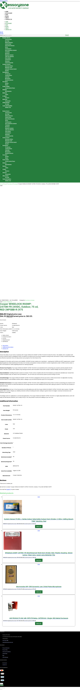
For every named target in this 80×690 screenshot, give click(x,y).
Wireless (4, 89)
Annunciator (8, 101)
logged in (8, 489)
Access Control (6, 64)
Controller (7, 76)
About (7, 17)
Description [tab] (5, 345)
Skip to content (4, 0)
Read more (38, 560)
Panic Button (8, 58)
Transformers (8, 48)
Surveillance (5, 72)
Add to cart (38, 526)
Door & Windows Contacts (11, 50)
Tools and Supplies (7, 105)
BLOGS (7, 16)
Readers (7, 70)
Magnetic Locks (8, 67)
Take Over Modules (9, 56)
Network (4, 93)
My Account (8, 13)
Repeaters (7, 61)
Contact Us (8, 19)
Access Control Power (10, 88)
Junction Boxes (8, 75)
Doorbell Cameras (9, 80)
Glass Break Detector (9, 45)
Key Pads (7, 41)
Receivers (7, 53)
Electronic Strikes (9, 65)
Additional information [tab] (7, 347)
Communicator (8, 39)
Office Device (5, 102)
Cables (6, 94)
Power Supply (6, 86)
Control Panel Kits (9, 62)
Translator (7, 51)
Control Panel (8, 44)
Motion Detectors (9, 42)
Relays (6, 84)
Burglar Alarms (6, 37)
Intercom (4, 99)
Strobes (7, 83)
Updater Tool (8, 107)
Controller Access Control (10, 69)
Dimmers (7, 97)
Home (6, 11)
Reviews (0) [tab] (5, 348)
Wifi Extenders (8, 91)
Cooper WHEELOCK (7, 301)
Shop (6, 14)
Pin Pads (7, 104)
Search (67, 35)
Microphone (7, 78)
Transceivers (8, 59)
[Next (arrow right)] (1, 689)
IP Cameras (7, 73)
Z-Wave (4, 96)
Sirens (6, 47)
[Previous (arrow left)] (0, 689)
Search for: (2, 35)
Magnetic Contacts (9, 55)
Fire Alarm (5, 81)
